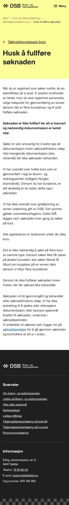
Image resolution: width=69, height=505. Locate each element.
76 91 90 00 (20, 470)
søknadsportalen (14, 329)
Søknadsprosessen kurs (16, 21)
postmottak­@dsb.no (25, 475)
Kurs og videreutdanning (26, 18)
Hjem (6, 18)
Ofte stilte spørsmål (15, 404)
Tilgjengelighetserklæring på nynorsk (25, 427)
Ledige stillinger (12, 416)
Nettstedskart (11, 410)
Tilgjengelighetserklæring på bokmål (25, 421)
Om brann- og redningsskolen (21, 393)
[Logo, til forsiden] (26, 6)
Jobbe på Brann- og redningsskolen (25, 399)
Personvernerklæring (16, 433)
